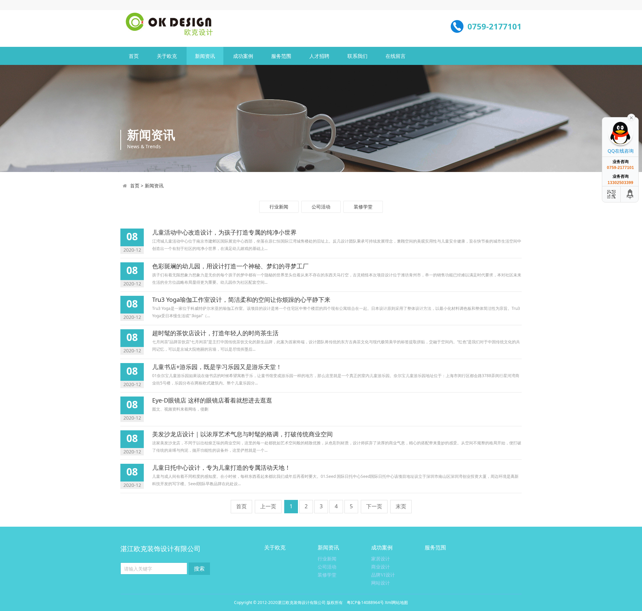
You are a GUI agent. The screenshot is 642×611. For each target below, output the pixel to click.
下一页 (374, 506)
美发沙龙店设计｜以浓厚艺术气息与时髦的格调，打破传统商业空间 (242, 434)
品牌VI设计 (383, 575)
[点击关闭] (631, 117)
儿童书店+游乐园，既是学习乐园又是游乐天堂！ (217, 366)
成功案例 (243, 56)
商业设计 (380, 567)
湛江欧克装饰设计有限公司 (302, 602)
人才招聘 (319, 56)
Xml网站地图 (396, 602)
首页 (134, 56)
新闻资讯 (205, 56)
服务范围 (281, 56)
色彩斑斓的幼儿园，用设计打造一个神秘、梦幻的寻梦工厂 (230, 266)
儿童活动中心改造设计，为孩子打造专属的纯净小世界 (224, 232)
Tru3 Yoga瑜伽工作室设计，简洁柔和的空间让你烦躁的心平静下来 (241, 299)
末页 (401, 506)
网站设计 (380, 583)
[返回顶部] (630, 194)
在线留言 (396, 56)
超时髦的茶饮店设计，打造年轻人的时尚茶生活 (215, 333)
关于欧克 (167, 56)
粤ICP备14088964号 (365, 602)
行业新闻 (279, 206)
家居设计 (380, 558)
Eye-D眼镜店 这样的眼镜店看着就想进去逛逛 (212, 400)
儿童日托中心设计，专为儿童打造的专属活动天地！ (221, 467)
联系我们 (357, 56)
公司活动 (321, 206)
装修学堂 (363, 206)
